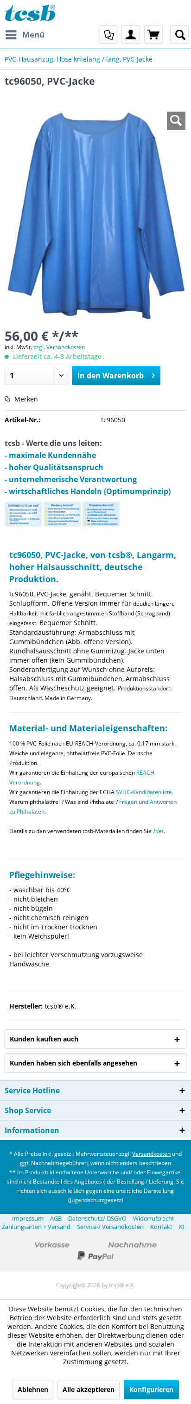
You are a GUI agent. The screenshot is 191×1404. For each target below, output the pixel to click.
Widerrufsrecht (153, 1218)
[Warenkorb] (153, 34)
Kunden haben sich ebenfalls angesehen (73, 1063)
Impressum (28, 1218)
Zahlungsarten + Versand (36, 1226)
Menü (33, 34)
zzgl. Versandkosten (59, 347)
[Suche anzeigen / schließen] (179, 34)
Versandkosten (151, 1154)
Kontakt (161, 1226)
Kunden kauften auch (44, 1038)
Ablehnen (33, 1389)
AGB (56, 1218)
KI (182, 1226)
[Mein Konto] (130, 34)
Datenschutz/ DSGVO (97, 1218)
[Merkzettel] (108, 34)
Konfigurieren (151, 1389)
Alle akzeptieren (89, 1389)
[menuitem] (24, 34)
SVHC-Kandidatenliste (144, 792)
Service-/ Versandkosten (110, 1226)
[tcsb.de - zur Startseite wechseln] (30, 13)
